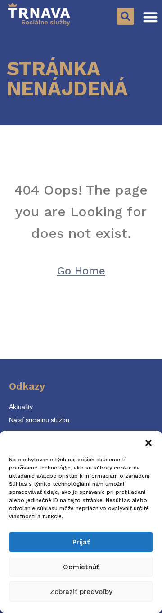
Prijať (81, 542)
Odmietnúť (81, 567)
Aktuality (21, 406)
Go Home (81, 271)
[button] (148, 441)
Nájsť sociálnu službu (39, 419)
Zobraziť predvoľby (81, 592)
